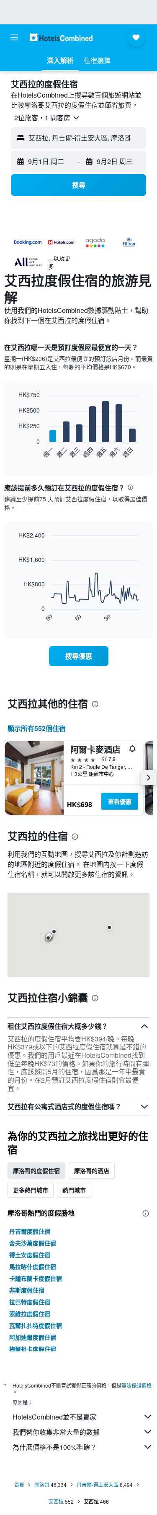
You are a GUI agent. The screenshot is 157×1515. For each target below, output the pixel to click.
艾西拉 (56, 1501)
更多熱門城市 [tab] (30, 1190)
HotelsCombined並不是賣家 (54, 1417)
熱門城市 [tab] (74, 1190)
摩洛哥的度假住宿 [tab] (36, 1170)
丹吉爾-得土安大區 (97, 1484)
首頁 (19, 1484)
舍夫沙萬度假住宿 (32, 1243)
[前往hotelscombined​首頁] (61, 37)
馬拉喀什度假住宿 (32, 1266)
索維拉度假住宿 (29, 1313)
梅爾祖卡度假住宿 (32, 1349)
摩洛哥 (41, 1484)
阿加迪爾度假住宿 (32, 1337)
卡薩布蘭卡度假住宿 (35, 1278)
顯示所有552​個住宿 (37, 728)
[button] (14, 37)
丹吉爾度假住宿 (29, 1231)
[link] (78, 656)
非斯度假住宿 (26, 1290)
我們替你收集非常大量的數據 (56, 1432)
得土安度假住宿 (29, 1254)
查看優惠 (119, 801)
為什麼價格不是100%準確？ (55, 1447)
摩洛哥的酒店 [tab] (91, 1170)
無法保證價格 (136, 1385)
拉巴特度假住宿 (29, 1302)
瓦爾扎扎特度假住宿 (35, 1325)
